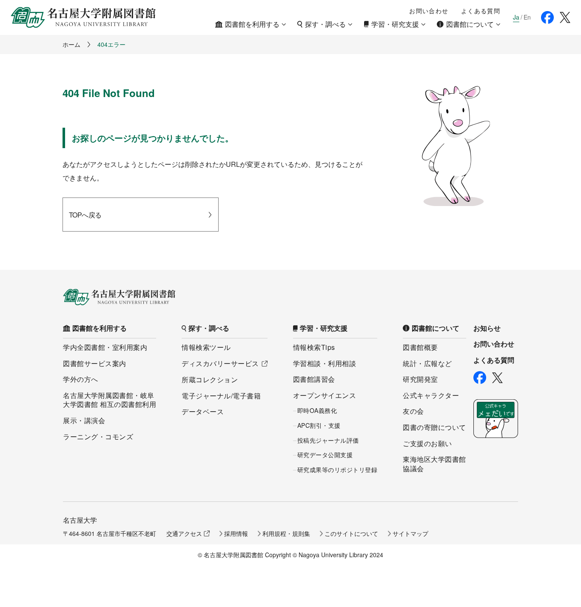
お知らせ (487, 328)
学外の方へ (80, 379)
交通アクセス (184, 533)
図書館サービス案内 (94, 363)
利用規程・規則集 (286, 534)
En (527, 17)
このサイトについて (351, 534)
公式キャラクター (431, 395)
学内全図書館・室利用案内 (105, 347)
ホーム (71, 44)
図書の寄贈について (434, 427)
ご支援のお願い (427, 443)
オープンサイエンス (324, 395)
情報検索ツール (206, 347)
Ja (516, 17)
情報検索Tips (314, 347)
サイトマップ (410, 534)
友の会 (413, 411)
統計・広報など (427, 363)
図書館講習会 (314, 379)
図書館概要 (420, 347)
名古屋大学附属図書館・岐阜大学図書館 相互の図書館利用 (109, 399)
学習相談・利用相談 (324, 363)
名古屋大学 (80, 520)
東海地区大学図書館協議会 (434, 463)
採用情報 (236, 534)
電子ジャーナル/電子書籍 (221, 396)
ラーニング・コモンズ (98, 436)
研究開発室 (420, 379)
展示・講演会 (84, 420)
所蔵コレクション (210, 379)
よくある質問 (480, 11)
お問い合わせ (428, 11)
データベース (203, 411)
